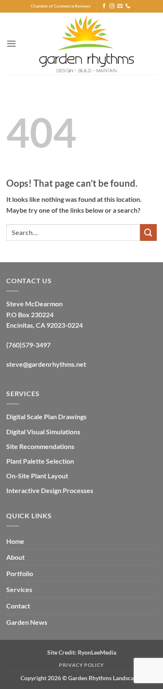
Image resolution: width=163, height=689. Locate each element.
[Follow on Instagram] (112, 6)
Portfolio (19, 573)
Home (15, 541)
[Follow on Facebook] (104, 6)
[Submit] (148, 232)
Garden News (26, 622)
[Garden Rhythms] (86, 44)
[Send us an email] (119, 6)
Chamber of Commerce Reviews (60, 6)
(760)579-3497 (28, 345)
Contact (18, 606)
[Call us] (127, 6)
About (15, 557)
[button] (11, 43)
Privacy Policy (81, 665)
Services (19, 589)
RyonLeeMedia (97, 652)
